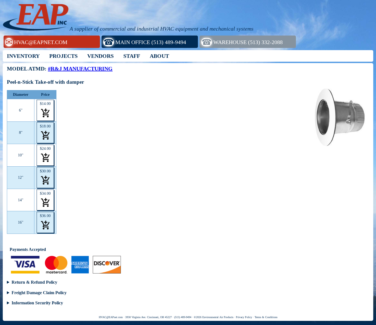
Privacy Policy (244, 317)
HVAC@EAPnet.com (111, 317)
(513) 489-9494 (182, 317)
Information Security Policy (37, 302)
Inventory (23, 56)
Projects (63, 56)
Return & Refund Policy (34, 282)
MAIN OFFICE (144, 42)
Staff (131, 56)
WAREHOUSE (242, 42)
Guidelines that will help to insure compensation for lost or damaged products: (186, 293)
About (159, 56)
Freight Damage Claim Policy (39, 292)
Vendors (100, 56)
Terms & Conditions (266, 317)
